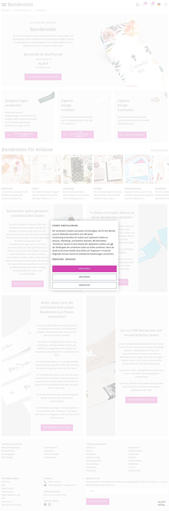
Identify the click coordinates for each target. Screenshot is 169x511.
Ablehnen (84, 277)
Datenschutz (58, 259)
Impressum (70, 259)
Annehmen (84, 269)
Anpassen (84, 285)
